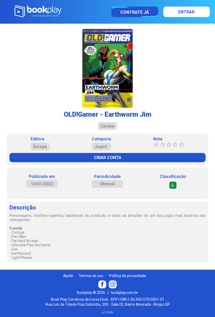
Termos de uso (91, 276)
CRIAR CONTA (107, 157)
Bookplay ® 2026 (91, 292)
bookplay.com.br (124, 292)
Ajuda (68, 276)
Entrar (186, 11)
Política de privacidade (127, 276)
